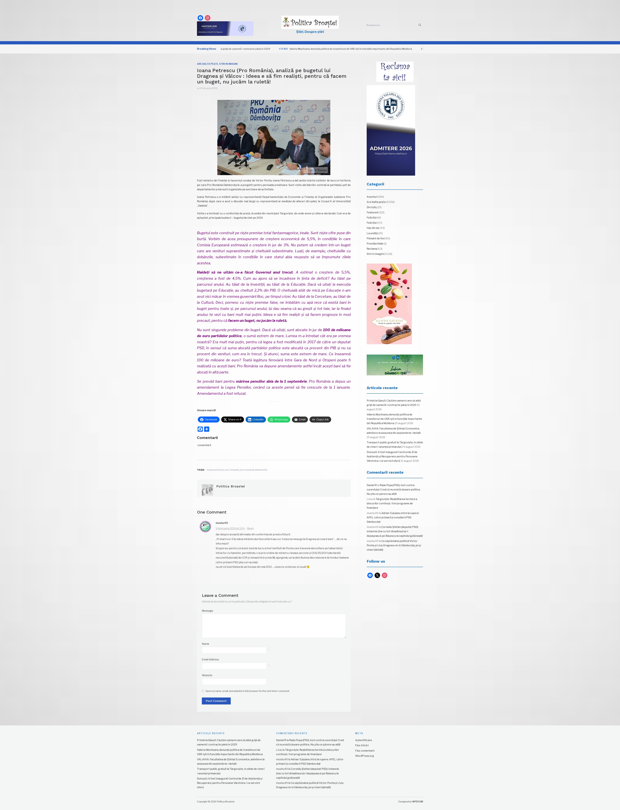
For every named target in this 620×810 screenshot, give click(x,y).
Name (205, 643)
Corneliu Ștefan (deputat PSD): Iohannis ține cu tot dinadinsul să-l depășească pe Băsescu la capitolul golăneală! (395, 531)
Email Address (210, 659)
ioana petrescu (215, 469)
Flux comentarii (364, 750)
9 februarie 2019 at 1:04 (230, 528)
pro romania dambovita (253, 469)
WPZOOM (417, 801)
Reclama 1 (373, 248)
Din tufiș (372, 207)
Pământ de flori (376, 238)
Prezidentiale (375, 243)
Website (207, 675)
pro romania (232, 469)
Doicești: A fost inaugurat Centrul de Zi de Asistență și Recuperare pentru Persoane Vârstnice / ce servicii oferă (392, 456)
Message (207, 610)
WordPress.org (364, 755)
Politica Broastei (230, 486)
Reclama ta (373, 25)
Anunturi (372, 196)
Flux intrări (362, 745)
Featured (372, 212)
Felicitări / (373, 222)
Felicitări (372, 217)
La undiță (372, 233)
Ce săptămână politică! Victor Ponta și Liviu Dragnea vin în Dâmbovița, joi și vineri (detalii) (394, 545)
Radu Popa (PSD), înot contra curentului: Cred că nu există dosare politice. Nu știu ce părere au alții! (394, 489)
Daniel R (372, 485)
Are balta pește (207, 63)
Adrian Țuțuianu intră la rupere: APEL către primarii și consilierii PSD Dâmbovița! (393, 517)
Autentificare (363, 740)
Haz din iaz (373, 227)
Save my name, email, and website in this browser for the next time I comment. (248, 691)
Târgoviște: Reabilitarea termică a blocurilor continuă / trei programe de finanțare (392, 503)
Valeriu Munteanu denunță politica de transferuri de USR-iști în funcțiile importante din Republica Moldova (312, 48)
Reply (250, 528)
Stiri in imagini (228, 63)
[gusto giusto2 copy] (389, 304)
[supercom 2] (395, 365)
